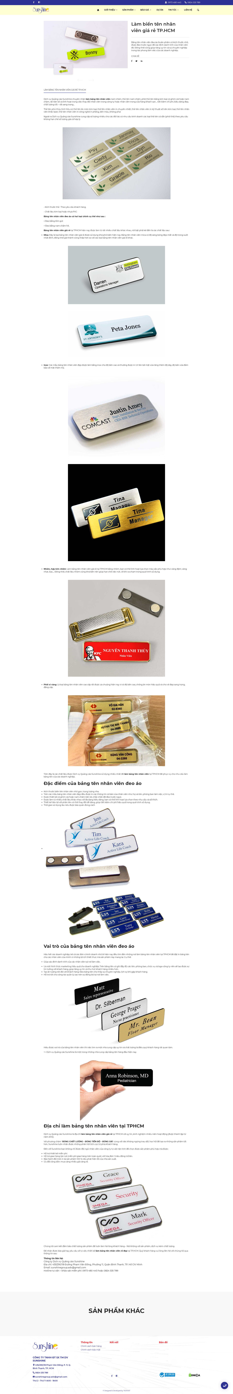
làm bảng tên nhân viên (98, 99)
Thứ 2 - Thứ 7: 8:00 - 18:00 (45, 1381)
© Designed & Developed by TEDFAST (116, 1391)
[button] (80, 80)
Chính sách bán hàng (91, 1346)
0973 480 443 (174, 2)
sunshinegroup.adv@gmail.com (51, 1377)
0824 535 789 (193, 2)
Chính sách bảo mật (90, 1350)
